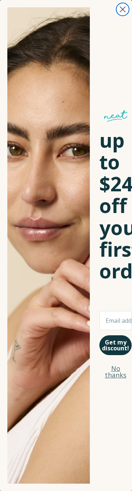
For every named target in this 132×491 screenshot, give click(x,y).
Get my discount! (115, 345)
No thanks (115, 371)
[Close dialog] (122, 9)
